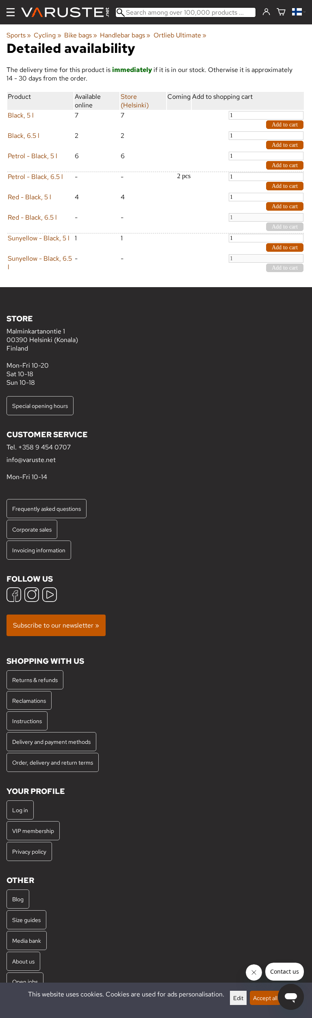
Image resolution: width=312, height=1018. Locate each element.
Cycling (47, 35)
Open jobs (25, 981)
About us (23, 961)
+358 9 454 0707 (44, 447)
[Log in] (266, 12)
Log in (20, 810)
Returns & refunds (35, 680)
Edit (238, 998)
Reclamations (29, 700)
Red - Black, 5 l (29, 197)
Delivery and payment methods (51, 742)
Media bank (26, 940)
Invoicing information (38, 550)
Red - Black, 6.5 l (32, 217)
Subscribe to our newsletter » (56, 625)
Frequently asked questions (46, 508)
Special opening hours (40, 406)
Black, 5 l (21, 115)
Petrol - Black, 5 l (32, 156)
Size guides (26, 920)
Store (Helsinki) (135, 100)
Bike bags (80, 35)
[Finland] (299, 12)
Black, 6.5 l (23, 135)
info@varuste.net (31, 460)
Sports (18, 35)
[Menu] (10, 12)
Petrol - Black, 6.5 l (35, 176)
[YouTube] (49, 595)
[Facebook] (13, 595)
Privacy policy (29, 851)
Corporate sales (32, 529)
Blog (18, 899)
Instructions (27, 721)
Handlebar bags (125, 35)
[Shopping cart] (281, 12)
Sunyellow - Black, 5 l (38, 238)
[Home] (68, 12)
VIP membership (33, 831)
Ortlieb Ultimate (180, 35)
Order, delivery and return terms (52, 762)
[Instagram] (31, 595)
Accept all (265, 998)
